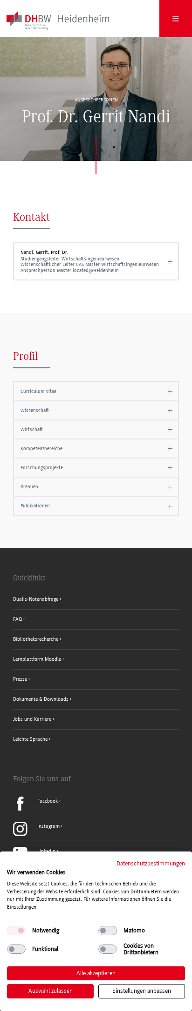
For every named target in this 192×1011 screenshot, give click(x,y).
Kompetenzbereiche (41, 449)
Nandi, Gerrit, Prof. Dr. (90, 261)
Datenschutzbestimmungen (151, 863)
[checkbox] (16, 930)
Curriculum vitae (38, 391)
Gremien (29, 487)
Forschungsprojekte (42, 468)
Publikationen (35, 506)
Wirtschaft (32, 429)
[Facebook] (37, 808)
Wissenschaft (35, 410)
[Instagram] (37, 834)
